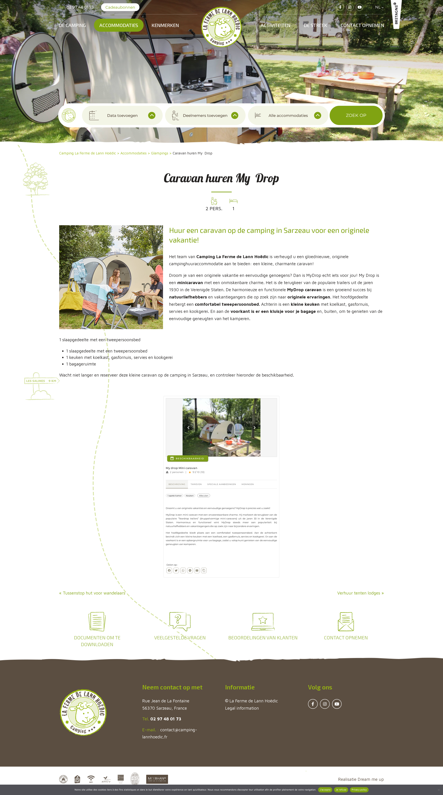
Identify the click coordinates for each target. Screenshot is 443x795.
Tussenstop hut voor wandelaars (94, 592)
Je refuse (341, 789)
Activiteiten (275, 25)
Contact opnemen (362, 25)
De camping (72, 25)
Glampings (159, 153)
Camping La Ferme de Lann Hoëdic (87, 153)
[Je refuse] (438, 790)
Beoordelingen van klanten (263, 637)
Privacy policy (359, 789)
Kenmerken (165, 25)
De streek (315, 25)
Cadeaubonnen (120, 7)
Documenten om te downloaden (97, 641)
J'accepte (325, 789)
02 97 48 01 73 (165, 718)
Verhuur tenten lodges (358, 592)
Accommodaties (118, 25)
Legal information (242, 708)
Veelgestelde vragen (180, 637)
